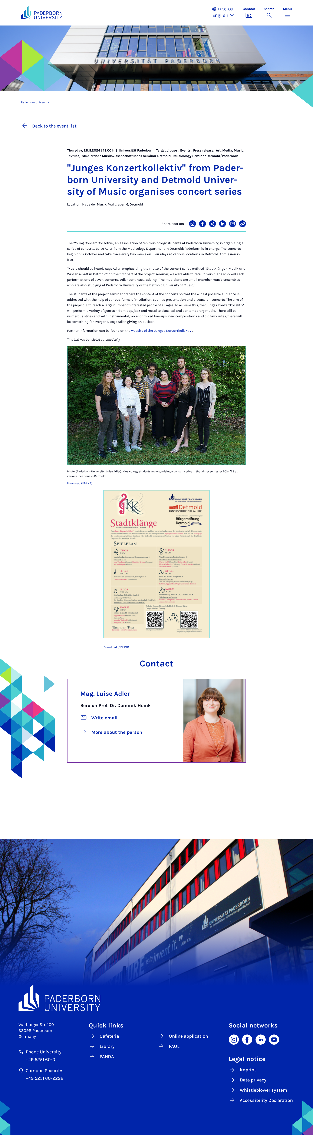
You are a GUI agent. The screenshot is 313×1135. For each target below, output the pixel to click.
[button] (225, 12)
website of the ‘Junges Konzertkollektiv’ (161, 331)
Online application (188, 1036)
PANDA (107, 1056)
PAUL (174, 1046)
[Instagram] (234, 1039)
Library (107, 1046)
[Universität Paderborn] (156, 998)
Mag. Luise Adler (105, 693)
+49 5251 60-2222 (44, 1078)
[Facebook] (247, 1039)
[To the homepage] (41, 12)
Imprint (248, 1070)
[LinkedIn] (261, 1039)
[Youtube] (274, 1039)
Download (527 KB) (116, 647)
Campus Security (44, 1070)
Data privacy (253, 1080)
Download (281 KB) (79, 483)
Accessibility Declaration (266, 1100)
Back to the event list (54, 126)
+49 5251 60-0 (40, 1059)
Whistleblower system (263, 1090)
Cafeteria (109, 1036)
